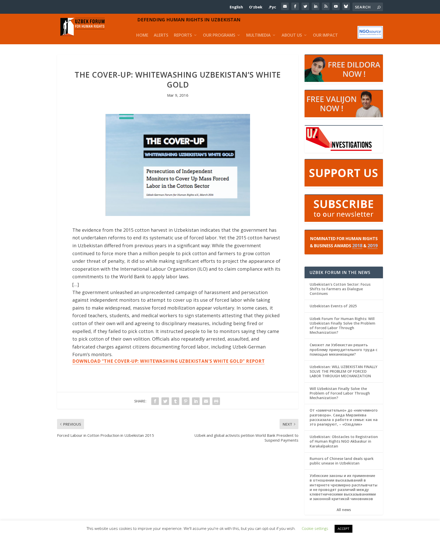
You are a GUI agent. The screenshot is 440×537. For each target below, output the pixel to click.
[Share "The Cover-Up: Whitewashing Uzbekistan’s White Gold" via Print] (216, 401)
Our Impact (325, 35)
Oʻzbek (255, 6)
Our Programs (219, 35)
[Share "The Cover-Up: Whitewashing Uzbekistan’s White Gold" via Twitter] (165, 401)
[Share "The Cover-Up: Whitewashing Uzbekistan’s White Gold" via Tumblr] (175, 401)
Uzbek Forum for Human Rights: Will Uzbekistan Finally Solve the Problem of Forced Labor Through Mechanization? (342, 325)
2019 (372, 245)
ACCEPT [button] (343, 528)
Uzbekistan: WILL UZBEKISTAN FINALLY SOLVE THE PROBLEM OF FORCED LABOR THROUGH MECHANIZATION (343, 371)
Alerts (161, 35)
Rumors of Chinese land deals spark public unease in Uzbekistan (342, 461)
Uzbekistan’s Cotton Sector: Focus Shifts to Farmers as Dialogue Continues (340, 289)
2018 (357, 245)
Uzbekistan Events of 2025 (333, 305)
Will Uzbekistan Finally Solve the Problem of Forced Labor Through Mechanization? (340, 393)
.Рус (272, 6)
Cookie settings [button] (315, 528)
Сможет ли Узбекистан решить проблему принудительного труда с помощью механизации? (343, 349)
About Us (292, 35)
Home (142, 35)
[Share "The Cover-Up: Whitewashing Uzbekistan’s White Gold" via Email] (206, 401)
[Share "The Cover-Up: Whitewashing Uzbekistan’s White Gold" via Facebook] (155, 401)
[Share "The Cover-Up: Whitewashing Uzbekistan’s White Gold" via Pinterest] (186, 401)
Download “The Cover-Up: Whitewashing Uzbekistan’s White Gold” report (168, 361)
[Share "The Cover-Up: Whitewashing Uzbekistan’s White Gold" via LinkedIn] (196, 401)
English (236, 6)
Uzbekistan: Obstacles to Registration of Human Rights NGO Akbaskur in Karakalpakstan (344, 441)
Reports (183, 35)
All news (344, 509)
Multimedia (258, 35)
